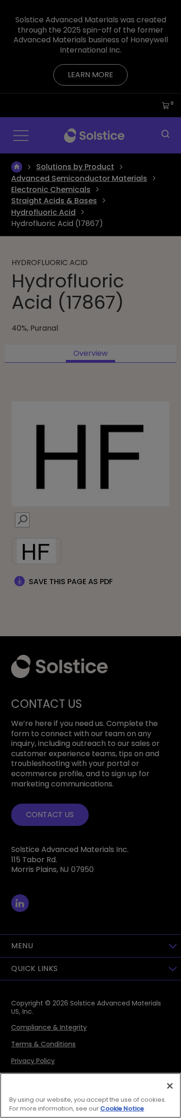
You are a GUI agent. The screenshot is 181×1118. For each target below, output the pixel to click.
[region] (90, 1095)
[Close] (170, 1086)
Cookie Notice (122, 1108)
